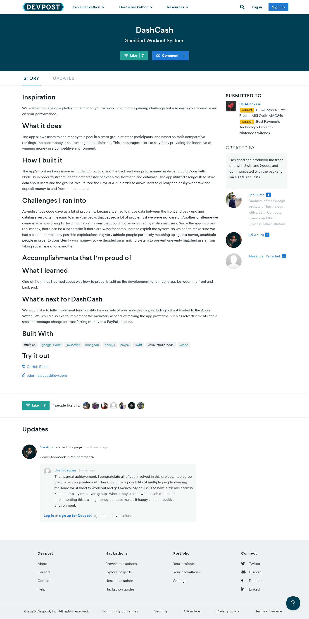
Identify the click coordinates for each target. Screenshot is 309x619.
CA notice (192, 611)
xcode (184, 345)
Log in (257, 7)
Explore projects (118, 572)
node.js (110, 345)
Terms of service (268, 611)
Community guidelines (120, 611)
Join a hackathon (86, 7)
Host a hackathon (134, 7)
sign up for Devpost (75, 515)
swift (138, 345)
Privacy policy (227, 611)
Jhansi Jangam (65, 470)
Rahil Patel (256, 195)
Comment (173, 55)
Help (41, 589)
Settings (179, 580)
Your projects (184, 563)
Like (136, 55)
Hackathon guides (119, 589)
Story (31, 78)
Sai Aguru (256, 235)
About (42, 563)
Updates (64, 78)
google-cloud (51, 345)
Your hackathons (186, 572)
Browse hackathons (121, 563)
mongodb (92, 345)
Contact (44, 580)
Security (161, 611)
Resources (176, 7)
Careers (44, 572)
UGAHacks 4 (249, 104)
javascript (73, 345)
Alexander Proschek (264, 256)
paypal (124, 345)
